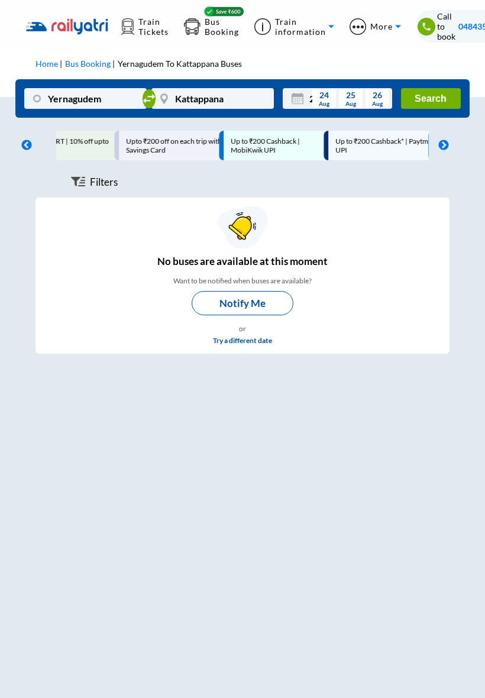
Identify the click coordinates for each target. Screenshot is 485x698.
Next (441, 145)
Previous (24, 145)
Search (431, 98)
